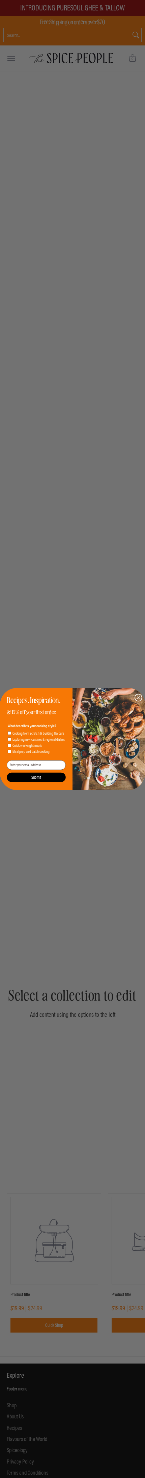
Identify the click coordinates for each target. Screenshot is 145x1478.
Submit (36, 777)
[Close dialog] (138, 697)
